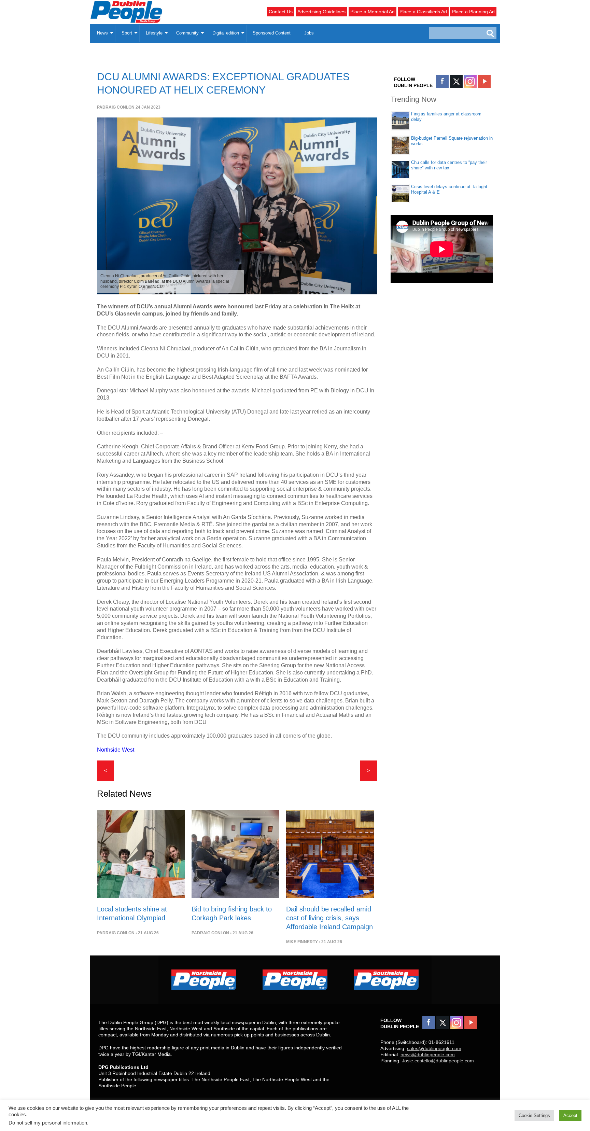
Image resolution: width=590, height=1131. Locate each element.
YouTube (484, 81)
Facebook (442, 81)
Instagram (470, 81)
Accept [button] (570, 1115)
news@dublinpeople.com (428, 1054)
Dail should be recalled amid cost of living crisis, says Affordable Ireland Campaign (329, 918)
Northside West (115, 750)
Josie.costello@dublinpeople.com (438, 1060)
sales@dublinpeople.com (434, 1048)
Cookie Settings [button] (534, 1115)
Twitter (456, 81)
